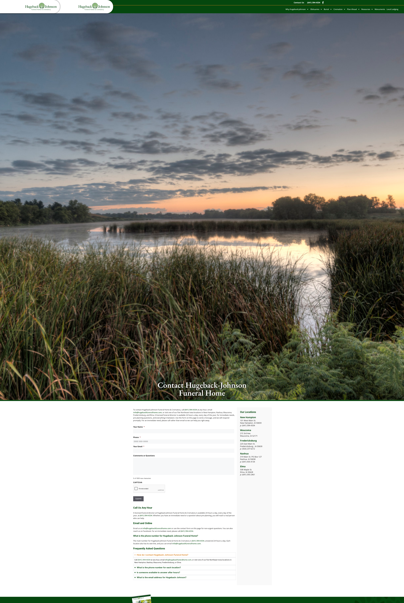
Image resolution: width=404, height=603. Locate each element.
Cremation (338, 9)
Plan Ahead (352, 9)
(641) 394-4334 (191, 409)
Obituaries (314, 9)
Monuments (380, 9)
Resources (365, 9)
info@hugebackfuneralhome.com (147, 412)
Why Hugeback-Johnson (296, 9)
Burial (326, 9)
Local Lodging (392, 9)
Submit (138, 499)
